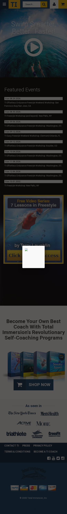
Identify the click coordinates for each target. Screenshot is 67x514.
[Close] (45, 246)
